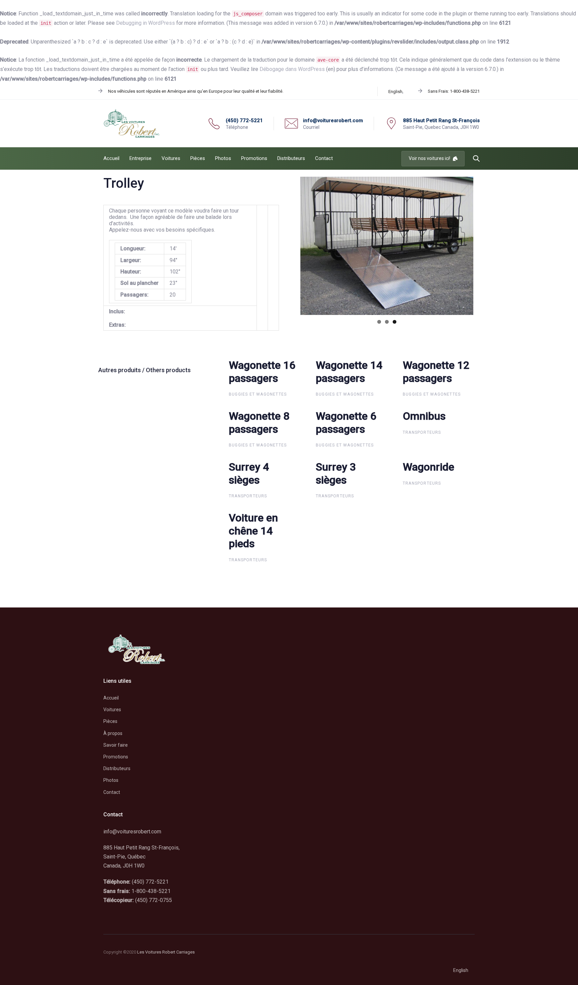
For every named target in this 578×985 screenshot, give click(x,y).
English (395, 91)
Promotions (115, 756)
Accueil (111, 698)
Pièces (110, 721)
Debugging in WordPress (145, 23)
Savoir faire (115, 745)
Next (483, 246)
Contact (111, 792)
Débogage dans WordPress (292, 69)
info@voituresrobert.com (132, 831)
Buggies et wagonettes (258, 394)
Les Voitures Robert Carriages (166, 952)
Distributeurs (116, 768)
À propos (112, 733)
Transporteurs (422, 432)
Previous (290, 246)
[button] (476, 159)
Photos (110, 780)
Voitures (112, 709)
